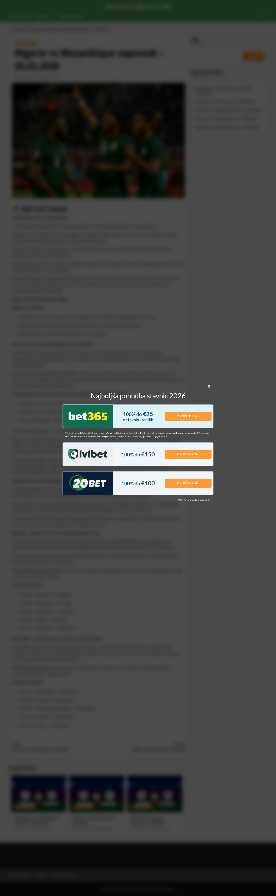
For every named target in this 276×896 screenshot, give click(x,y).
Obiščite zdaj (188, 416)
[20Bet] (88, 483)
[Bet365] (88, 416)
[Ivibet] (88, 454)
